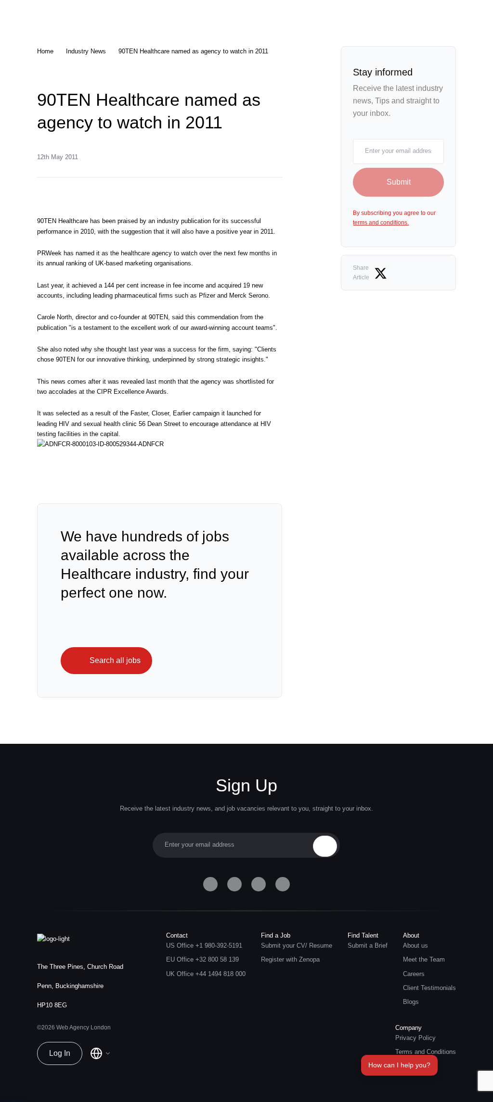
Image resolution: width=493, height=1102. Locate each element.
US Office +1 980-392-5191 (204, 945)
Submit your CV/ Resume (296, 945)
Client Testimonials (429, 988)
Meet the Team (424, 959)
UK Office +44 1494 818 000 (206, 974)
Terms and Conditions (425, 1052)
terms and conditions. (381, 222)
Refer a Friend (415, 1066)
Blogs (411, 1002)
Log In (59, 1053)
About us (415, 945)
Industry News (86, 51)
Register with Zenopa (290, 959)
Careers (414, 974)
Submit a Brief (368, 945)
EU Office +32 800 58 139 (202, 959)
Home (45, 51)
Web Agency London (83, 1027)
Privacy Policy (415, 1038)
